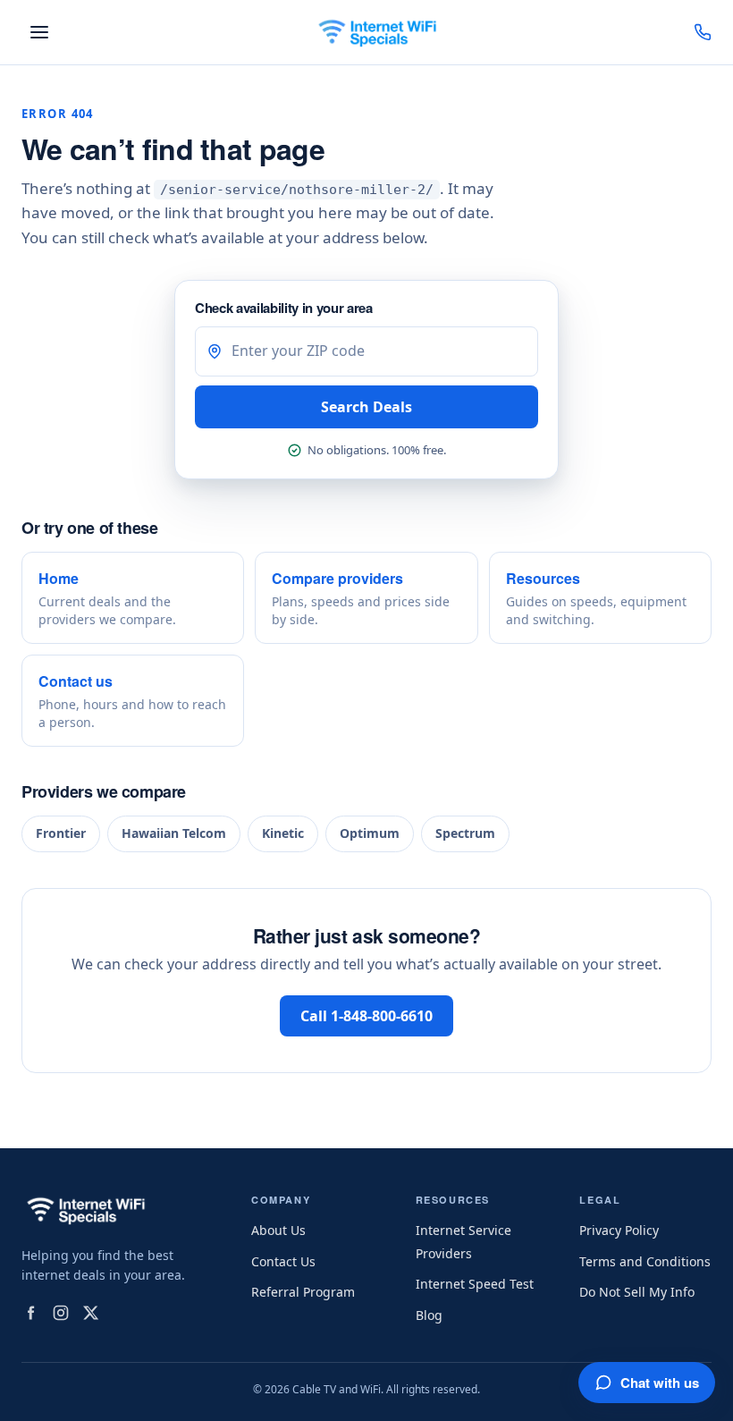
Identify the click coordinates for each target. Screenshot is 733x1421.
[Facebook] (30, 1313)
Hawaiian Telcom (174, 833)
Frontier (61, 833)
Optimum (370, 833)
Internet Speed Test (475, 1283)
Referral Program (303, 1291)
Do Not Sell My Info (637, 1291)
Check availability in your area (284, 307)
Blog (429, 1315)
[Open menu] (39, 32)
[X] (91, 1313)
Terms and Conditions (645, 1261)
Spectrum (465, 833)
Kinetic (283, 833)
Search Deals (366, 407)
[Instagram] (61, 1313)
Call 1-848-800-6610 (366, 1016)
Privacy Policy (619, 1230)
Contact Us (283, 1261)
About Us (278, 1230)
